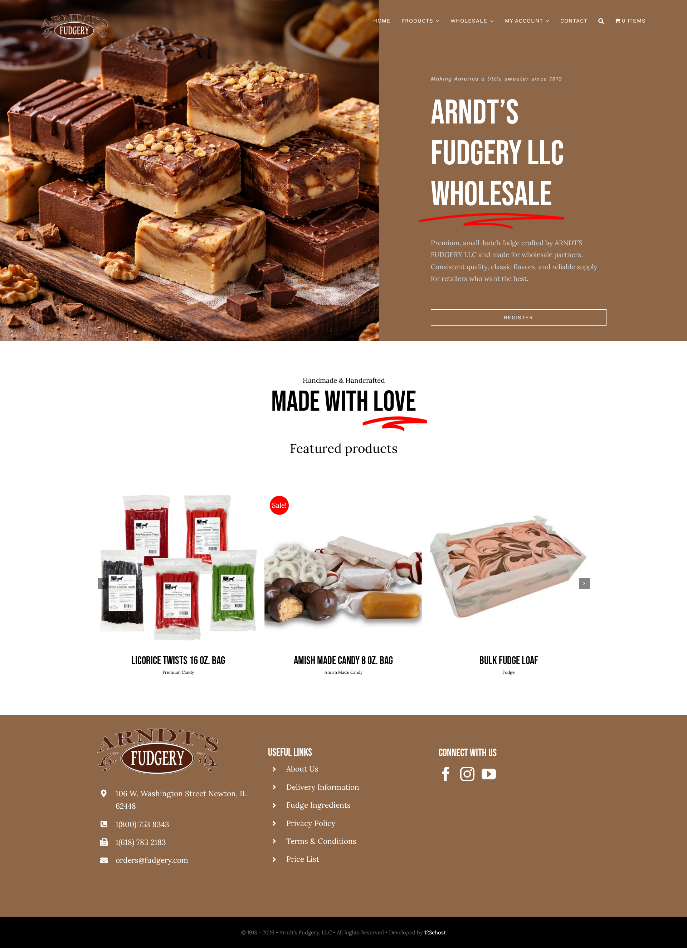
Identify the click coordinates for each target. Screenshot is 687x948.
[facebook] (446, 774)
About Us (302, 769)
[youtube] (489, 774)
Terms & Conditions (321, 841)
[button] (103, 583)
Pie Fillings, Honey (509, 672)
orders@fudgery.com (152, 860)
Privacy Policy (310, 823)
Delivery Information (322, 787)
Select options (161, 569)
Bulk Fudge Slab (178, 660)
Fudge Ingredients (318, 805)
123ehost (435, 932)
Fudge (178, 672)
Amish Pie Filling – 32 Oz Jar (509, 660)
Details (206, 569)
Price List (302, 859)
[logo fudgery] (74, 17)
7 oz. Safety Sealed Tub (343, 660)
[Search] (601, 21)
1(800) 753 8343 (142, 824)
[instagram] (467, 774)
